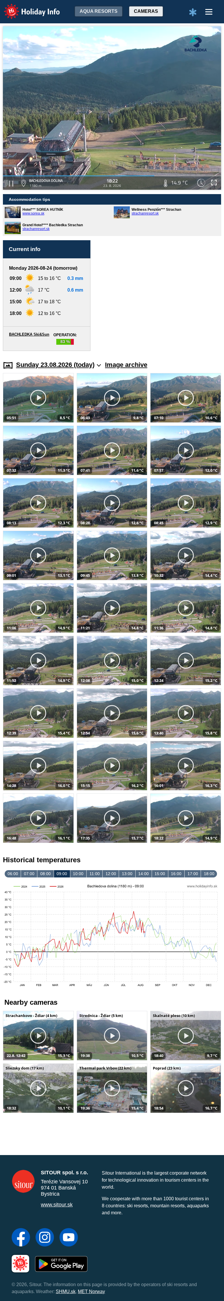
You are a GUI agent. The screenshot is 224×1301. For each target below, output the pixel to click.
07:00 (29, 873)
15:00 (160, 873)
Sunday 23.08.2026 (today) (55, 364)
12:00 (111, 873)
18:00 (209, 873)
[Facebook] (21, 1238)
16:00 (176, 873)
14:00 (143, 873)
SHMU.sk (66, 1291)
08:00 (45, 873)
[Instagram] (45, 1238)
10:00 (78, 873)
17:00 (193, 873)
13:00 (127, 873)
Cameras (146, 11)
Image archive (126, 364)
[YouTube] (69, 1238)
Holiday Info (26, 7)
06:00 (13, 873)
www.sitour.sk (57, 1205)
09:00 (62, 873)
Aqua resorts (99, 11)
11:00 (95, 873)
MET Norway (91, 1291)
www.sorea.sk (33, 213)
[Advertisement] (158, 295)
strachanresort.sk (145, 213)
